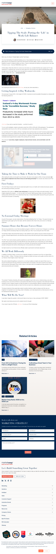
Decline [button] (46, 550)
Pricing (3, 515)
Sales (3, 495)
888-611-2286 (20, 476)
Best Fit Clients (5, 518)
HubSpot (4, 492)
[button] (3, 51)
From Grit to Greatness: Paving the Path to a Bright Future (14, 364)
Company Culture (30, 28)
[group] (28, 51)
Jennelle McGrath (21, 39)
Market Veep (20, 87)
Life (22, 28)
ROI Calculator (5, 522)
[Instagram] (11, 481)
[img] (49, 51)
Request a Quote (7, 476)
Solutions (4, 489)
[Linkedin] (2, 481)
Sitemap (4, 525)
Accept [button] (41, 550)
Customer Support (6, 499)
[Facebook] (8, 481)
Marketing (4, 485)
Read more (5, 373)
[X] (5, 481)
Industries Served (6, 502)
